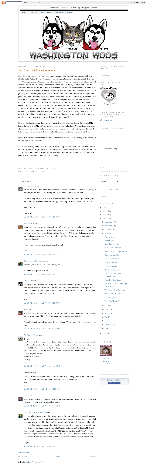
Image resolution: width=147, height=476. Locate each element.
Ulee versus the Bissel (112, 255)
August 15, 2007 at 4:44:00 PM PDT (42, 274)
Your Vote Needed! (112, 301)
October (108, 229)
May (107, 313)
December (109, 222)
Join (104, 358)
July (106, 305)
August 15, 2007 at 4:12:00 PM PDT (42, 254)
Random (106, 361)
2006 (105, 333)
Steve (37, 172)
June (107, 309)
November (109, 225)
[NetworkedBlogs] (114, 380)
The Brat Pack (29, 186)
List (108, 358)
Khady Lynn (28, 280)
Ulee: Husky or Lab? (112, 258)
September (109, 233)
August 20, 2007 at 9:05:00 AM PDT (42, 406)
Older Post (92, 456)
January (108, 328)
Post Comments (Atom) (36, 462)
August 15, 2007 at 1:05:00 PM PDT (42, 217)
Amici (26, 309)
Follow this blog (114, 383)
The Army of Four (30, 335)
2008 (105, 214)
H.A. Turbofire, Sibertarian (33, 261)
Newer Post (22, 456)
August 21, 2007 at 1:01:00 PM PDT (42, 446)
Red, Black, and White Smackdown (36, 70)
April (107, 317)
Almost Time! (110, 240)
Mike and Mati (29, 223)
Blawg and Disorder (88, 7)
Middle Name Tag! (111, 266)
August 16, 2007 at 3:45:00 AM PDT (42, 328)
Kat (32, 172)
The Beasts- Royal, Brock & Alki (36, 412)
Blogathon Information (113, 244)
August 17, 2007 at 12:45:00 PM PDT (42, 389)
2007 (105, 218)
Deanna (26, 395)
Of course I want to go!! (113, 247)
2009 (105, 211)
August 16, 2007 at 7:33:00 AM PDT (42, 366)
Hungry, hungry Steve (112, 270)
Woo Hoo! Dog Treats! (113, 280)
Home (58, 456)
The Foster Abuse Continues (115, 290)
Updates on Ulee (111, 262)
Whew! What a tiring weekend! (116, 251)
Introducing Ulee (111, 297)
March (107, 321)
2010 (105, 207)
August (108, 237)
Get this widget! (104, 168)
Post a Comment (24, 452)
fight (27, 172)
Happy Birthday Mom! (113, 293)
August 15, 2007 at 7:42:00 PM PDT (42, 303)
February (108, 324)
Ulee (43, 172)
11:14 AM (51, 168)
